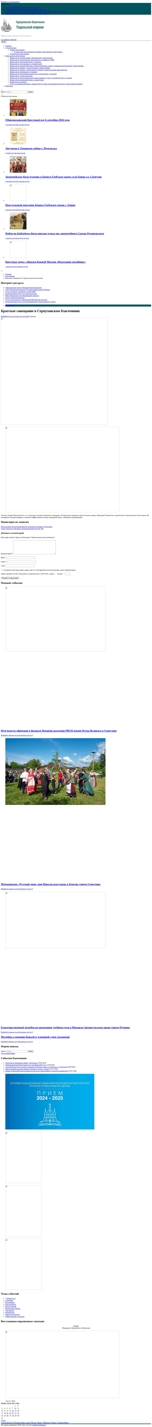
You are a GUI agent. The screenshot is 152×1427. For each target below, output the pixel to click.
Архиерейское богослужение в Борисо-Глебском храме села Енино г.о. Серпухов (36, 12)
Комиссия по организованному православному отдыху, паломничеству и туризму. (41, 78)
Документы (9, 1310)
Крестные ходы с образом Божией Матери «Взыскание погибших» (45, 261)
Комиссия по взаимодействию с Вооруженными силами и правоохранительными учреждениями (47, 66)
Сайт (3, 566)
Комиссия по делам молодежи (21, 76)
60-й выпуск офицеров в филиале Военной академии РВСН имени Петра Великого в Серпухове (59, 730)
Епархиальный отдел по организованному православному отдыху (30, 302)
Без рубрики (10, 305)
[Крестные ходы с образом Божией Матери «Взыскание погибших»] (18, 257)
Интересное (9, 1312)
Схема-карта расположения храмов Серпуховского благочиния (38, 52)
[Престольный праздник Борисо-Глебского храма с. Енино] (18, 200)
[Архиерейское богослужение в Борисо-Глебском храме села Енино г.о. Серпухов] (18, 172)
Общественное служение (14, 1317)
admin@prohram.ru (39, 1425)
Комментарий (7, 554)
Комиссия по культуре (18, 82)
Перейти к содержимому (10, 2)
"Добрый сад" (10, 1298)
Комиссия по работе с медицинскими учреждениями (30, 68)
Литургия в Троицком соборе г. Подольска (21, 8)
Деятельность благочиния (15, 56)
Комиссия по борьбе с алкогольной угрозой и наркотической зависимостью (38, 70)
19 (7, 1413)
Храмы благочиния (17, 50)
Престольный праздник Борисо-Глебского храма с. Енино (27, 14)
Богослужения (10, 1306)
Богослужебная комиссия (14, 298)
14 (13, 1411)
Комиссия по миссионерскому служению (25, 62)
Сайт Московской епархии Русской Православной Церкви (27, 290)
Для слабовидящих (8, 1053)
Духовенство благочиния (19, 54)
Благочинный (10, 1304)
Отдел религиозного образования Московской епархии (26, 300)
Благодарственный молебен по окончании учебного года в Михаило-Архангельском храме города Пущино (65, 1027)
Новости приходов (12, 1314)
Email (3, 562)
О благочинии (10, 48)
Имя (3, 558)
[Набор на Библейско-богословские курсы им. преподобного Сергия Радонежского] (18, 229)
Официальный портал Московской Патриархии (23, 288)
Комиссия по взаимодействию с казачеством (27, 80)
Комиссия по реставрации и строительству (26, 64)
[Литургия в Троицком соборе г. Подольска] (18, 144)
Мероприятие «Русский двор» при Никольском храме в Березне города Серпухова (50, 884)
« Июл (3, 1420)
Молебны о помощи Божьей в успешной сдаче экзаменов (35, 1036)
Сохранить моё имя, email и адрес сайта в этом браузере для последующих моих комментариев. (40, 570)
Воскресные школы (12, 1308)
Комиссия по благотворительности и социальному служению (33, 74)
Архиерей (9, 1300)
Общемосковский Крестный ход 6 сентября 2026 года (25, 10)
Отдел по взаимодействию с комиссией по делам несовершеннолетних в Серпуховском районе (46, 84)
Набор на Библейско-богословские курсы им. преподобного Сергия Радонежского (54, 233)
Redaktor (4, 316)
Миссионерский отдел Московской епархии (22, 296)
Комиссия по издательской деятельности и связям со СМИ (32, 60)
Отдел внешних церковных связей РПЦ (20, 292)
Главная (8, 46)
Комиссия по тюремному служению (23, 72)
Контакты (9, 86)
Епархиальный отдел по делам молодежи (21, 294)
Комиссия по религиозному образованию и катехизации (31, 58)
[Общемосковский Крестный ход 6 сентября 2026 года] (18, 115)
